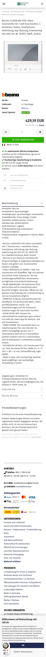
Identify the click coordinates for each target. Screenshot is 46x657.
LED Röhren (34, 586)
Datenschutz (24, 544)
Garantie (17, 558)
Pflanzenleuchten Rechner (16, 582)
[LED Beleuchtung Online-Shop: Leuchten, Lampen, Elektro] (23, 4)
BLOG (6, 533)
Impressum (9, 536)
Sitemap (15, 600)
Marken (7, 600)
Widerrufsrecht (11, 544)
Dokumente (8, 389)
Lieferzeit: (6, 104)
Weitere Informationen (23, 652)
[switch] (5, 653)
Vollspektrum (35, 582)
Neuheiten (14, 604)
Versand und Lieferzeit (14, 522)
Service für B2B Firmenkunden (18, 526)
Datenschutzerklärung (16, 640)
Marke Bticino (10, 395)
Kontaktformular (23, 486)
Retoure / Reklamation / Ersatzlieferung (22, 529)
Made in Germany (12, 593)
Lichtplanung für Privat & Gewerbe (20, 572)
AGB (6, 540)
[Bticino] (10, 95)
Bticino (24, 108)
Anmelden (36, 437)
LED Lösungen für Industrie (16, 586)
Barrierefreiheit (15, 540)
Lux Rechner (29, 579)
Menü (4, 4)
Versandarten (11, 507)
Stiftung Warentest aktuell (16, 596)
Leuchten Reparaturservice (16, 551)
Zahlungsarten (12, 493)
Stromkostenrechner (13, 579)
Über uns (8, 558)
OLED (6, 604)
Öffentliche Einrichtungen (16, 547)
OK (23, 645)
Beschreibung (10, 203)
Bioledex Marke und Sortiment (18, 575)
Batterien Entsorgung (13, 554)
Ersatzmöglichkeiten (13, 589)
